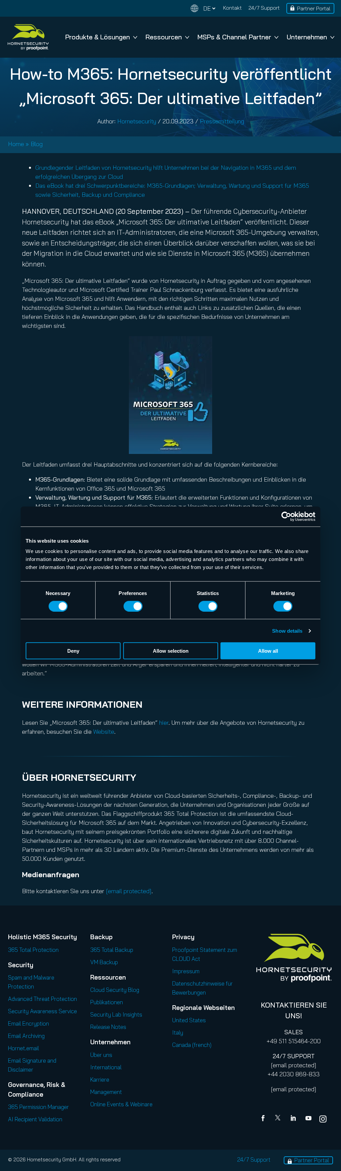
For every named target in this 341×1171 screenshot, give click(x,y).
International (106, 1067)
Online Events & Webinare (121, 1104)
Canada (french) (191, 1044)
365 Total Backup (111, 949)
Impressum (185, 971)
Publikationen (106, 1002)
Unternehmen (307, 37)
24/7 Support (264, 7)
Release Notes (108, 1026)
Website (103, 731)
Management (106, 1091)
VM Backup (104, 962)
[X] (279, 1119)
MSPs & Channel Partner (234, 37)
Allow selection (170, 651)
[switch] (133, 606)
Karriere (99, 1079)
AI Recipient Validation (35, 1119)
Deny (73, 651)
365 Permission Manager (38, 1106)
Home (16, 144)
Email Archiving (26, 1035)
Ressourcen (164, 37)
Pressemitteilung (222, 121)
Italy (177, 1032)
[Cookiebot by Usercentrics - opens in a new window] (286, 516)
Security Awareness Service (42, 1011)
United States (189, 1020)
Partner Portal (313, 8)
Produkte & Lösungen (97, 37)
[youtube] (308, 1119)
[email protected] (293, 1065)
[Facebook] (264, 1119)
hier (164, 722)
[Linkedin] (294, 1119)
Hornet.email (23, 1048)
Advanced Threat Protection (42, 998)
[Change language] (203, 8)
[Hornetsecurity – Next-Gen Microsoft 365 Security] (28, 37)
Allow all (268, 651)
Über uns (101, 1054)
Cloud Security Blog (114, 989)
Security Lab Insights (116, 1014)
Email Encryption (28, 1023)
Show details (287, 630)
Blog (37, 144)
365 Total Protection (33, 949)
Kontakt (232, 7)
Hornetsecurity (136, 121)
